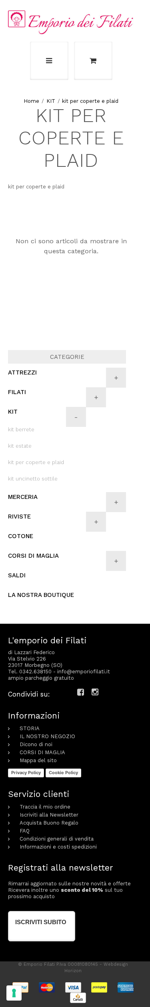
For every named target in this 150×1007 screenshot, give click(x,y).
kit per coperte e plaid (90, 101)
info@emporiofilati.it (83, 672)
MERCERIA (23, 496)
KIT (50, 101)
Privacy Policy (26, 772)
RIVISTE (19, 516)
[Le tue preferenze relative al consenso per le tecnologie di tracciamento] (14, 993)
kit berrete (21, 429)
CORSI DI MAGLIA (33, 555)
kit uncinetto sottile (33, 479)
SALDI (17, 575)
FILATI (17, 392)
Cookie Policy (63, 772)
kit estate (20, 446)
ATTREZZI (22, 372)
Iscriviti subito (40, 922)
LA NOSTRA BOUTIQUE (41, 595)
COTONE (20, 536)
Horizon (73, 970)
